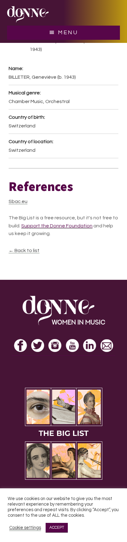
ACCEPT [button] (56, 527)
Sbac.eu (18, 201)
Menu (68, 32)
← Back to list (24, 250)
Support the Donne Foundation (56, 225)
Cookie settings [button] (25, 527)
